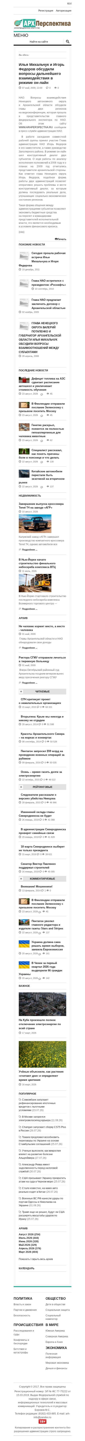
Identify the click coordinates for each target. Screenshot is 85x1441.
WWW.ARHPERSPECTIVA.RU (36, 127)
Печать (61, 239)
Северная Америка (57, 1336)
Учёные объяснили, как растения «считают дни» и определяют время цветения (41, 1075)
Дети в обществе (55, 1304)
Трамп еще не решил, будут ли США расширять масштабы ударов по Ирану (42, 1215)
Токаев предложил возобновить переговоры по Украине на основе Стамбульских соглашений (39, 1141)
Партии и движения (25, 1310)
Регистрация (45, 10)
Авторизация (63, 10)
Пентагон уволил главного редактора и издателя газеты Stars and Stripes (41, 925)
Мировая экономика (57, 1362)
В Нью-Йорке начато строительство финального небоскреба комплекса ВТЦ (37, 563)
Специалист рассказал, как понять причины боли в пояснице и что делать (40, 454)
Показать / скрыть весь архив (36, 1259)
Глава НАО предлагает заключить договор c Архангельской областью (48, 304)
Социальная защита (58, 1310)
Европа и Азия (54, 1342)
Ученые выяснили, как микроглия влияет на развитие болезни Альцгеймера (40, 1154)
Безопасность (22, 1315)
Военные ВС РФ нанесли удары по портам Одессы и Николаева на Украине (41, 1202)
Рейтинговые (42, 787)
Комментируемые (42, 878)
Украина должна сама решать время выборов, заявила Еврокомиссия (48, 946)
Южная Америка (55, 1330)
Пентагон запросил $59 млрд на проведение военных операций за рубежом (41, 755)
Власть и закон (22, 1304)
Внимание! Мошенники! (36, 886)
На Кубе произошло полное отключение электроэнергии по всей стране (40, 1024)
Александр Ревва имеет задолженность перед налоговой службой (38, 1168)
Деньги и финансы (56, 1368)
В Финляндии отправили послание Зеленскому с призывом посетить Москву (42, 407)
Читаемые (42, 691)
